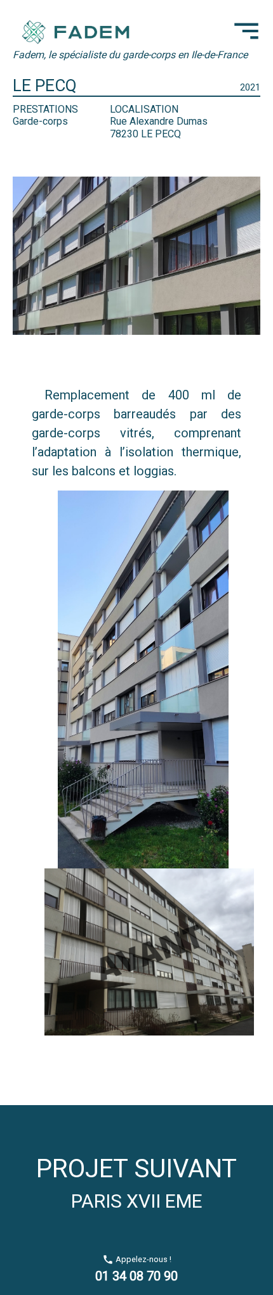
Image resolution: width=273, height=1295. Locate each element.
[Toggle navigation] (246, 31)
